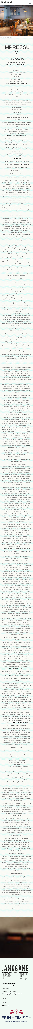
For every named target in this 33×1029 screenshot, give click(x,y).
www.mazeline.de (16, 158)
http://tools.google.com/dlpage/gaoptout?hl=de (16, 548)
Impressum (5, 1002)
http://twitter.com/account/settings (14, 675)
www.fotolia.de (19, 170)
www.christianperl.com (21, 167)
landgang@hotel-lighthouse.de (13, 994)
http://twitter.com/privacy (16, 668)
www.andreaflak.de (23, 164)
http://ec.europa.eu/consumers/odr (16, 135)
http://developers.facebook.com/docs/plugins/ (16, 414)
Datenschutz (5, 1005)
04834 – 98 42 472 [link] (10, 991)
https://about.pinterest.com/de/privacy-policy (16, 722)
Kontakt (4, 998)
